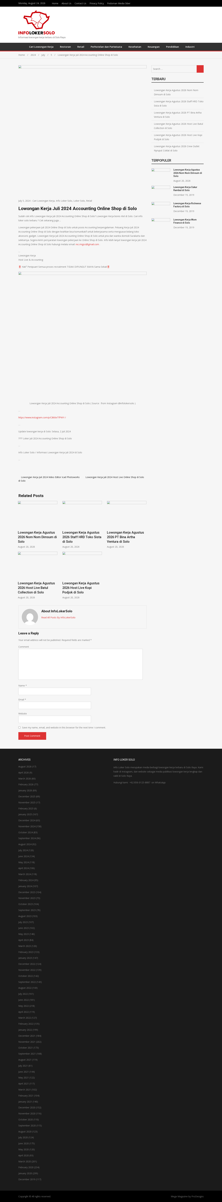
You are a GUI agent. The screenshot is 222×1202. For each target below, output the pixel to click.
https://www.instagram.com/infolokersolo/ (203, 3)
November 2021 (26, 1041)
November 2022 (26, 969)
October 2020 (25, 1119)
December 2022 (26, 963)
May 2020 (23, 1149)
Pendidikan (172, 46)
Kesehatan (135, 46)
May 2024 (23, 862)
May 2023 (23, 934)
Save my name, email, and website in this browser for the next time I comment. (64, 727)
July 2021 (23, 1065)
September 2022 (27, 981)
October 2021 (25, 1047)
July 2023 (23, 922)
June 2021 (23, 1071)
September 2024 (27, 838)
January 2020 (25, 1173)
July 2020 (23, 1137)
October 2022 (25, 975)
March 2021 (24, 1089)
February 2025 (25, 808)
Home (55, 3)
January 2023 (25, 957)
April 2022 (23, 1011)
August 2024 (25, 844)
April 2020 (23, 1155)
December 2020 (26, 1107)
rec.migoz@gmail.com (87, 244)
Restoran (65, 46)
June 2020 (23, 1143)
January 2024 (25, 886)
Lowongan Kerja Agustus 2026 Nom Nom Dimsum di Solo (37, 537)
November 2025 (26, 802)
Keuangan (154, 46)
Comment (23, 646)
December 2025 (26, 796)
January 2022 (25, 1029)
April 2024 (23, 868)
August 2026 (25, 766)
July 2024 (23, 850)
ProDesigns (197, 1196)
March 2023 (24, 946)
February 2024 (25, 880)
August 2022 (25, 987)
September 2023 (27, 910)
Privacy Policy (97, 3)
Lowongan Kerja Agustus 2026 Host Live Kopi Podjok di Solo (80, 587)
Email (22, 699)
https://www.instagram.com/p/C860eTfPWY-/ (42, 417)
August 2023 (25, 916)
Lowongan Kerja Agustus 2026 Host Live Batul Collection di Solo (36, 587)
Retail (80, 46)
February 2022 (25, 1023)
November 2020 (26, 1113)
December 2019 (26, 1179)
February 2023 (25, 952)
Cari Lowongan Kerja (41, 46)
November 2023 (26, 898)
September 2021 (27, 1053)
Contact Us (80, 3)
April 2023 (23, 940)
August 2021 (25, 1059)
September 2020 (27, 1125)
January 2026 (25, 790)
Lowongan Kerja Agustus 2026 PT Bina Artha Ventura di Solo (125, 537)
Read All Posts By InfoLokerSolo (58, 617)
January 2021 (25, 1101)
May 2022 (23, 1005)
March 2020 (24, 1161)
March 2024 (24, 874)
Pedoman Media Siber (118, 3)
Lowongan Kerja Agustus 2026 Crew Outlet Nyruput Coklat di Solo (176, 148)
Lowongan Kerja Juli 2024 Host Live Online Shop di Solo (114, 477)
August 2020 (25, 1131)
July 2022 (23, 993)
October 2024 (25, 832)
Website (22, 713)
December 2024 (26, 820)
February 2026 (25, 784)
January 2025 (25, 814)
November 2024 (26, 826)
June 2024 (23, 856)
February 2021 (25, 1095)
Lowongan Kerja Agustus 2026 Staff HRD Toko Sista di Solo (81, 537)
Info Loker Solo (64, 200)
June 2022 (23, 999)
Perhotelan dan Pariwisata (106, 46)
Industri (190, 46)
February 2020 (25, 1167)
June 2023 (23, 928)
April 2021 (23, 1083)
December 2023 (26, 892)
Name (22, 685)
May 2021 (23, 1077)
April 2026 (23, 772)
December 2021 (26, 1035)
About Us (66, 3)
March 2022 (24, 1017)
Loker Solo (79, 200)
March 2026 (24, 778)
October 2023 (25, 904)
